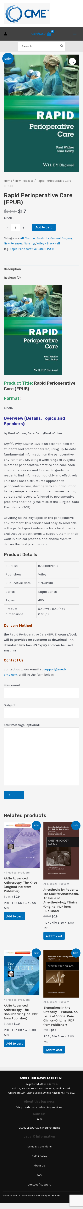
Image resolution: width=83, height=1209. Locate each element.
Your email (12, 685)
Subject (9, 705)
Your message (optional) (22, 725)
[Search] (62, 46)
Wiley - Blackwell (48, 243)
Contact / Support (39, 1184)
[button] (72, 61)
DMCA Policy (39, 1156)
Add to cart (44, 227)
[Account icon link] (5, 34)
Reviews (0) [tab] (12, 277)
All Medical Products (34, 238)
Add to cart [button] (14, 916)
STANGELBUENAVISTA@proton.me (39, 1127)
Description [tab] (12, 269)
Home (8, 181)
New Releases (24, 181)
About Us (39, 1165)
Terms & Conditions (39, 1146)
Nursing (29, 243)
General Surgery (61, 238)
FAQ (39, 1175)
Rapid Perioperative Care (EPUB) (32, 249)
